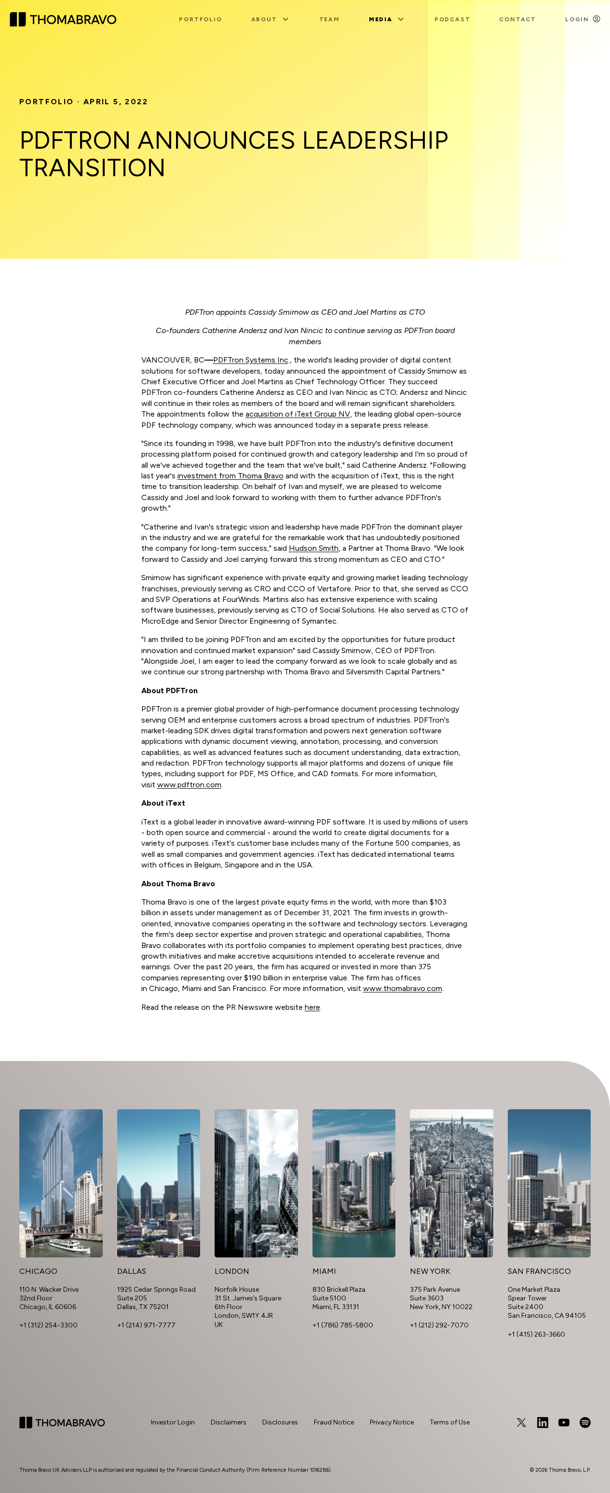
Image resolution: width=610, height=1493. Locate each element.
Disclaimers (228, 1422)
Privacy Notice (392, 1422)
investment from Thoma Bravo (230, 475)
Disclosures (280, 1422)
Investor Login (173, 1422)
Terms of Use (450, 1422)
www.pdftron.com (189, 784)
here (312, 1007)
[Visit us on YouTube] (563, 1422)
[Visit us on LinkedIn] (542, 1422)
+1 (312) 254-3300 (48, 1325)
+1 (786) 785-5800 (342, 1325)
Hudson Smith (314, 548)
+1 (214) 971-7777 (146, 1325)
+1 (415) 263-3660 (536, 1334)
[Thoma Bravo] (62, 1422)
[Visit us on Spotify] (585, 1422)
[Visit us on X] (521, 1422)
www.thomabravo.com (402, 988)
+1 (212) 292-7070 (439, 1325)
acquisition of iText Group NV (297, 414)
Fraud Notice (334, 1422)
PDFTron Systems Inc (250, 359)
